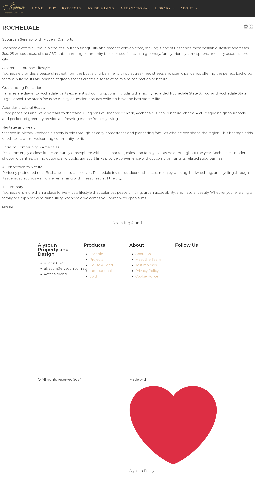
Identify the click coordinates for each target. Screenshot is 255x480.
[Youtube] (200, 255)
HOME (37, 8)
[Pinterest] (200, 267)
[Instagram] (190, 255)
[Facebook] (179, 255)
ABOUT (186, 8)
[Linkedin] (190, 267)
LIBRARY (163, 8)
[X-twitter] (179, 267)
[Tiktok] (210, 255)
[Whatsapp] (210, 267)
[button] (246, 27)
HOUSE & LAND (100, 8)
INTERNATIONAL (135, 8)
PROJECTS (71, 8)
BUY (52, 8)
